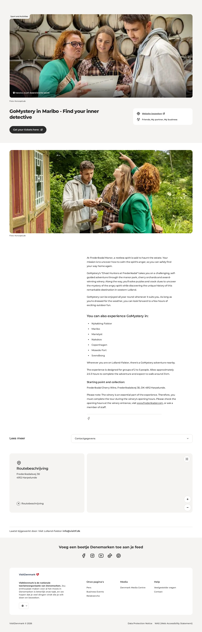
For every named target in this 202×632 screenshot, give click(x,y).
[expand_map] (187, 459)
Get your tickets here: (26, 129)
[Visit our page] (92, 555)
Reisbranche (93, 596)
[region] (140, 483)
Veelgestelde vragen (165, 587)
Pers (89, 587)
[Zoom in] (187, 499)
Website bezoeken (152, 113)
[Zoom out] (187, 507)
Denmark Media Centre (133, 587)
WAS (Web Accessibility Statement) (174, 623)
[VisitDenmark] (29, 574)
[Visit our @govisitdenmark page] (109, 555)
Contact (158, 591)
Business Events (95, 591)
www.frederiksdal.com (150, 403)
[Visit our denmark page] (83, 555)
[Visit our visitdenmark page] (101, 555)
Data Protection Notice (140, 623)
